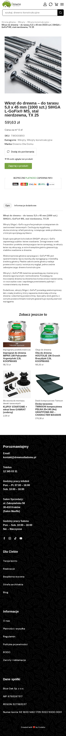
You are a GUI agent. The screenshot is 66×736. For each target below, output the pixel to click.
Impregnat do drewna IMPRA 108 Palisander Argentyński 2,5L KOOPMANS (15, 357)
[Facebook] (4, 538)
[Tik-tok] (15, 538)
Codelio (41, 727)
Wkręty (21, 22)
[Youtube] (21, 538)
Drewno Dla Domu (23, 144)
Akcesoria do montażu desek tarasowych (14, 402)
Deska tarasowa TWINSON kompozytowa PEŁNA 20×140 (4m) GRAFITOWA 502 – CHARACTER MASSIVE (48, 409)
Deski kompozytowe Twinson (49, 400)
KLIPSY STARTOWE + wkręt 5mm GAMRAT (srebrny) (15, 410)
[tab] (7, 206)
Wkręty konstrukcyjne (38, 22)
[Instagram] (10, 538)
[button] (45, 4)
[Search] (60, 13)
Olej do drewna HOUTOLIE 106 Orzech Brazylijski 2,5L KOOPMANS (47, 357)
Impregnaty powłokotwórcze (17, 349)
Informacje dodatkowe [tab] (25, 205)
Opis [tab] (7, 205)
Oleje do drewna (43, 349)
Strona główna (9, 22)
